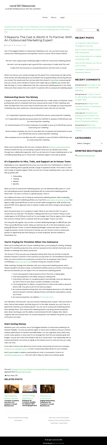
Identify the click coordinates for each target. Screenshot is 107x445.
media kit (27, 29)
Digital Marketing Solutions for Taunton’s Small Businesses (47, 403)
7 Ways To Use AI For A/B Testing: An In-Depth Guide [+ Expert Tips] (88, 97)
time (6, 32)
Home (45, 17)
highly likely (55, 80)
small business (64, 29)
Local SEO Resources (22, 6)
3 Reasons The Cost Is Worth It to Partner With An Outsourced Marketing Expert (40, 369)
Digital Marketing (58, 27)
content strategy (44, 27)
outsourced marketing (45, 29)
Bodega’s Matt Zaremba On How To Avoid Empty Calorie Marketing (88, 106)
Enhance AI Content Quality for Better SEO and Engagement (29, 403)
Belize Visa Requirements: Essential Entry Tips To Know (88, 128)
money (33, 29)
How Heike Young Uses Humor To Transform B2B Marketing (87, 88)
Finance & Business (11, 398)
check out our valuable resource (16, 349)
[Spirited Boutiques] (85, 155)
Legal (62, 17)
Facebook (68, 27)
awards (7, 27)
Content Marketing (31, 27)
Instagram (19, 29)
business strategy (16, 27)
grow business (9, 29)
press (56, 29)
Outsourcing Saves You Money (21, 97)
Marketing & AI (27, 398)
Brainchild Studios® (24, 372)
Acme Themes (58, 443)
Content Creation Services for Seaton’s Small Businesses (11, 403)
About (53, 17)
